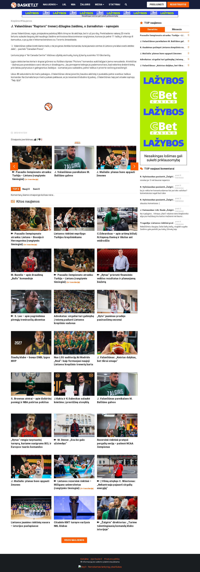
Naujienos (27, 21)
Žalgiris (85, 4)
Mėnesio (177, 29)
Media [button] (99, 4)
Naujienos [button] (49, 4)
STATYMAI (114, 4)
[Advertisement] (112, 101)
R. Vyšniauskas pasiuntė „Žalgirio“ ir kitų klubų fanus (167, 176)
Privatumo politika (112, 559)
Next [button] (134, 166)
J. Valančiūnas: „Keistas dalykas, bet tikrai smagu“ (166, 65)
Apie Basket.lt (96, 559)
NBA (73, 4)
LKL (64, 4)
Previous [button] (14, 166)
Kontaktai (84, 559)
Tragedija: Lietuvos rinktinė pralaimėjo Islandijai (165, 223)
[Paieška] (125, 4)
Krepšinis (15, 21)
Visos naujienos (74, 540)
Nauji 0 (26, 189)
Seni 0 (36, 189)
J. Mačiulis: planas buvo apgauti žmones (161, 53)
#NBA (77, 142)
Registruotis (178, 4)
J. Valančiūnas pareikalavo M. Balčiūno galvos (163, 41)
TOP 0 (15, 189)
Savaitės (152, 29)
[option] (32, 166)
